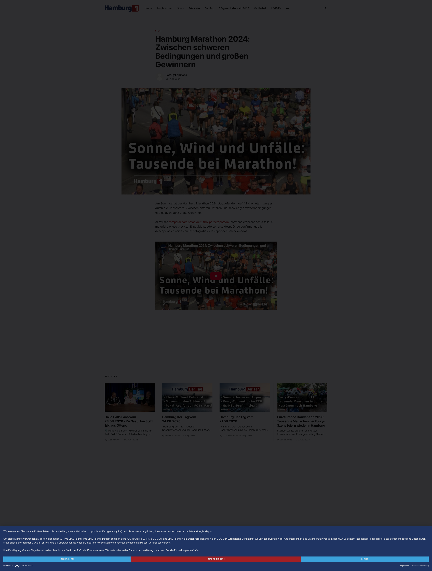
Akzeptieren (216, 559)
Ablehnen (67, 559)
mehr (365, 559)
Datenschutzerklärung (420, 566)
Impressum (404, 566)
